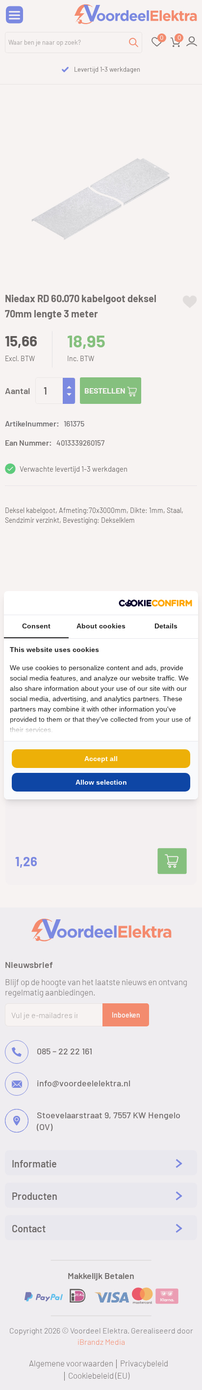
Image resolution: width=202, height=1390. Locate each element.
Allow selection (101, 782)
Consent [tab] (36, 626)
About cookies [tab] (101, 626)
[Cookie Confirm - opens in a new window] (155, 603)
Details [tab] (165, 626)
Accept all (101, 759)
